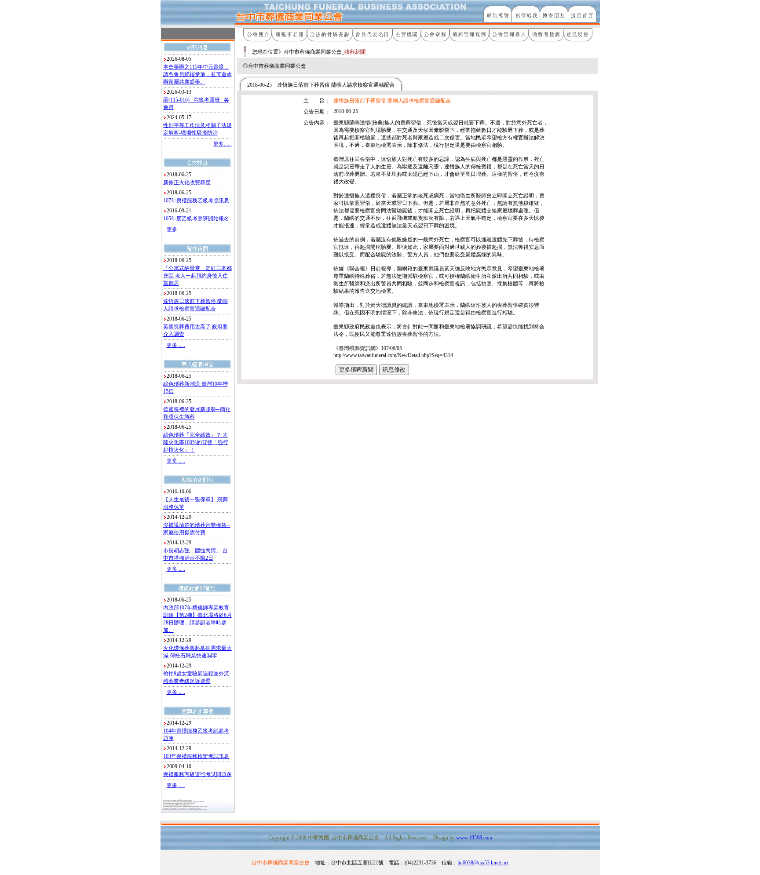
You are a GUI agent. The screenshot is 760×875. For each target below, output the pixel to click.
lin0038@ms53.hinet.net (482, 863)
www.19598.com (474, 838)
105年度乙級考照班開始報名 (196, 218)
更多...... (222, 144)
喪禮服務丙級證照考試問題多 (197, 774)
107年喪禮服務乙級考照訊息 (196, 200)
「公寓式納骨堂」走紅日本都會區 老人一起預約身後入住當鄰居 (197, 275)
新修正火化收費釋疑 (187, 182)
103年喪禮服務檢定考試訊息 (196, 756)
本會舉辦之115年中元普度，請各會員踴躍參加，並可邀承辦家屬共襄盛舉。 (197, 74)
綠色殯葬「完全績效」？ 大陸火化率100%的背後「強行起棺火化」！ (195, 442)
